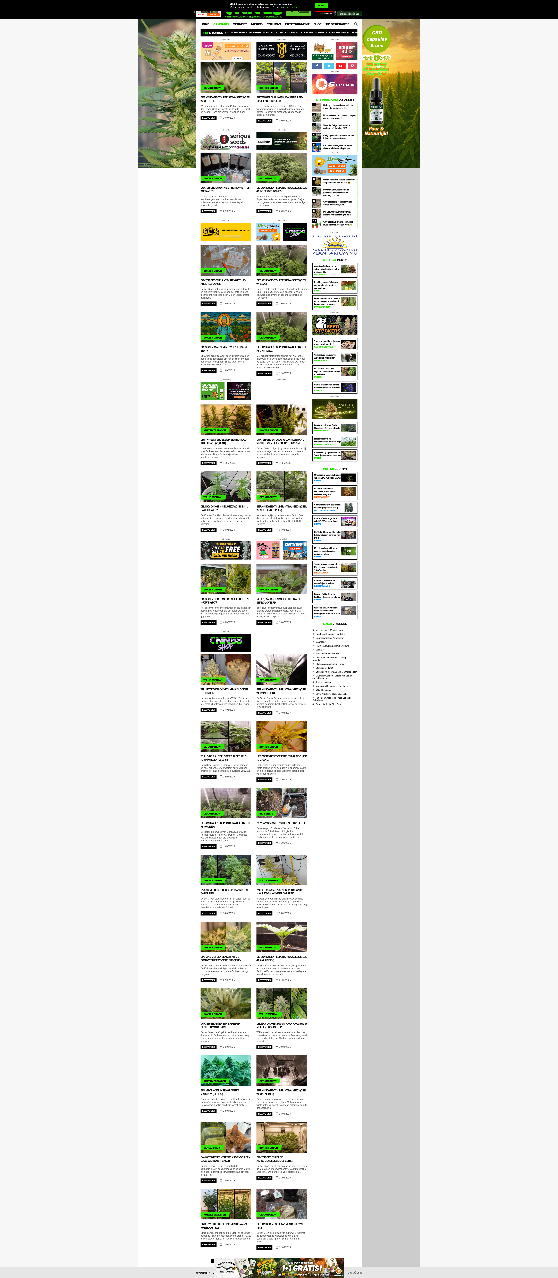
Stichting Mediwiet (324, 668)
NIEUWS (256, 24)
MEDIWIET (240, 24)
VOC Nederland (323, 690)
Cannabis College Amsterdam (330, 638)
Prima (321, 5)
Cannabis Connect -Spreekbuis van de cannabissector (332, 676)
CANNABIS (220, 24)
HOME (205, 24)
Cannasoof (321, 642)
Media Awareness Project (328, 653)
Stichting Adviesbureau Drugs (330, 664)
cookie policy (291, 7)
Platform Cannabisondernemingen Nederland (330, 658)
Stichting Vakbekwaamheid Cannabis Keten (336, 672)
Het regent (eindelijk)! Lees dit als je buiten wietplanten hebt (271, 32)
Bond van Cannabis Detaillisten (330, 634)
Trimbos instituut (323, 682)
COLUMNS (274, 24)
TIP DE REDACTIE (337, 24)
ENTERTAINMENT (297, 24)
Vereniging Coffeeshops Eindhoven (332, 686)
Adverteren (202, 1272)
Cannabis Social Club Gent (328, 704)
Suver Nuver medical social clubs (332, 694)
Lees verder (208, 118)
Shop (317, 24)
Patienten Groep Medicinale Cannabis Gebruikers (332, 699)
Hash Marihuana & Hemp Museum (332, 646)
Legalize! (320, 649)
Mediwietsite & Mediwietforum (330, 630)
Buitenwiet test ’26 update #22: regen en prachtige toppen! (352, 32)
